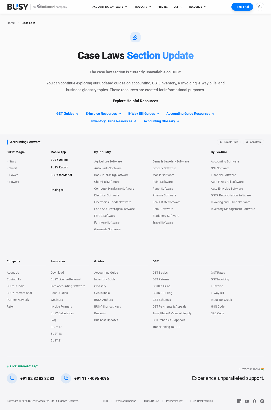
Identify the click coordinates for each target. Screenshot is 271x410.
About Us (13, 272)
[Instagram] (262, 401)
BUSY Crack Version (201, 401)
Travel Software (163, 222)
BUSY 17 (56, 327)
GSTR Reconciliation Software (230, 195)
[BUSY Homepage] (37, 7)
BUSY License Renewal (66, 279)
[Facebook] (254, 401)
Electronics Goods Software (112, 202)
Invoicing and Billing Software (230, 202)
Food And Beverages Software (114, 209)
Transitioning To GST (166, 327)
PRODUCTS (140, 6)
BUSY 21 (56, 340)
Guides (99, 261)
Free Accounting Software (68, 286)
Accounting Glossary (159, 121)
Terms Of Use (151, 401)
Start (13, 162)
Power (13, 175)
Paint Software (163, 181)
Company (13, 261)
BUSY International (19, 293)
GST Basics (160, 272)
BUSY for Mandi (61, 175)
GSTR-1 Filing (161, 286)
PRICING (163, 6)
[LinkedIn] (239, 401)
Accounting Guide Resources (188, 114)
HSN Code (217, 306)
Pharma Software (164, 195)
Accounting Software (25, 142)
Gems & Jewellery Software (171, 161)
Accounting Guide (106, 272)
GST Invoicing (220, 279)
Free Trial (242, 6)
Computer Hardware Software (114, 188)
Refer (10, 306)
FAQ (53, 320)
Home (11, 23)
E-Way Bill (217, 293)
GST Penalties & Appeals (169, 320)
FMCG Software (104, 215)
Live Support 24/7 (24, 366)
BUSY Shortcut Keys (107, 306)
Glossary (100, 286)
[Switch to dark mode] (260, 7)
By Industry (102, 152)
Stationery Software (166, 215)
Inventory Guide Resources (111, 121)
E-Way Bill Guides (141, 114)
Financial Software (223, 175)
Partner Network (18, 299)
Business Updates (106, 320)
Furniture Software (106, 222)
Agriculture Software (108, 161)
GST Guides (65, 114)
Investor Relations (125, 401)
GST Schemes (162, 299)
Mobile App (58, 152)
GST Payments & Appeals (169, 306)
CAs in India (102, 293)
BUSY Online (59, 159)
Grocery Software (164, 168)
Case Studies (59, 293)
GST (176, 6)
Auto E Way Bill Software (227, 181)
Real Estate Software (167, 202)
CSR (105, 401)
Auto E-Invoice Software (227, 188)
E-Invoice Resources (101, 114)
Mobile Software (163, 175)
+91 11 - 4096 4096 (91, 378)
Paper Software (163, 188)
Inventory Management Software (233, 209)
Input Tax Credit (221, 299)
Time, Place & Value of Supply (172, 313)
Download (57, 272)
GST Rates (218, 272)
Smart (13, 168)
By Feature (219, 152)
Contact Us (14, 279)
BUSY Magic (16, 152)
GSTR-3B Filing (162, 293)
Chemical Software (106, 181)
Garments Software (107, 229)
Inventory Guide (104, 279)
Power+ (14, 181)
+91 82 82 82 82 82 (37, 378)
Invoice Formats (61, 306)
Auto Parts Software (108, 168)
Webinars (57, 299)
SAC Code (217, 313)
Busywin (100, 313)
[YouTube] (247, 401)
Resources (58, 261)
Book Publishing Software (111, 175)
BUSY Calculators (62, 313)
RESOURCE (195, 6)
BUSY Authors (103, 299)
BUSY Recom (59, 167)
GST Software (220, 168)
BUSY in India (15, 286)
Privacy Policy (174, 401)
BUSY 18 (56, 333)
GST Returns (161, 279)
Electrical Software (106, 195)
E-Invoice (217, 286)
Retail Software (163, 209)
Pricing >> (57, 190)
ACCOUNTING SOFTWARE (108, 6)
